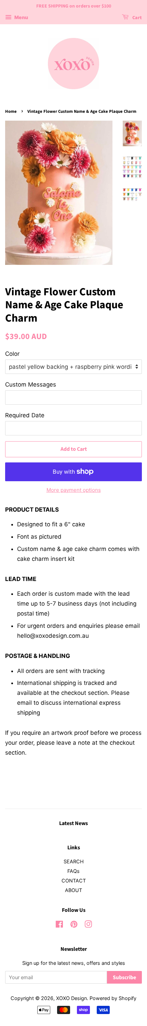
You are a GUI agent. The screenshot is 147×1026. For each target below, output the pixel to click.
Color (12, 353)
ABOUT (73, 890)
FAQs (73, 871)
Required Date (24, 415)
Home (11, 111)
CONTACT (74, 880)
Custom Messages (30, 384)
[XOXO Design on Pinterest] (74, 925)
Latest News (73, 823)
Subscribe (124, 977)
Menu (20, 17)
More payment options (73, 490)
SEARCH (74, 861)
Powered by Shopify (113, 998)
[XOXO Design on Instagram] (88, 925)
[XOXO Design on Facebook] (59, 925)
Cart (136, 17)
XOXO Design (71, 998)
